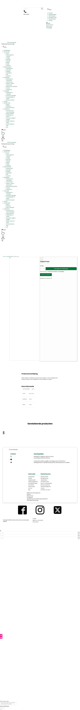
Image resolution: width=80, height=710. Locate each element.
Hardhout (8, 65)
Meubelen (8, 106)
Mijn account (49, 26)
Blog (29, 489)
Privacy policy (35, 521)
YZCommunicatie (11, 521)
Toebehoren (9, 89)
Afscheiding (6, 77)
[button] (41, 258)
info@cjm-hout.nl (17, 459)
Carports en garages (11, 95)
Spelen (7, 104)
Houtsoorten (7, 52)
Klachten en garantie (45, 485)
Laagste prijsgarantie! (33, 481)
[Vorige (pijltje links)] (0, 709)
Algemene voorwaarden (38, 520)
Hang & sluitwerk (10, 113)
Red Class (8, 59)
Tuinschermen (9, 82)
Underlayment (9, 68)
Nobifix (7, 64)
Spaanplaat (9, 73)
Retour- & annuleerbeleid (46, 483)
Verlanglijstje (49, 27)
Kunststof (8, 76)
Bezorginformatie (53, 17)
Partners (51, 13)
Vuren (7, 53)
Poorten (8, 88)
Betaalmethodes (44, 476)
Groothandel (31, 485)
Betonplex (8, 70)
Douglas (8, 58)
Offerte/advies (52, 16)
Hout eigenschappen (32, 483)
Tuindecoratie (7, 103)
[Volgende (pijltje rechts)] (1, 709)
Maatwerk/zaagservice (46, 486)
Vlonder (5, 101)
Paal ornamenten (10, 107)
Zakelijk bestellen (52, 14)
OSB (7, 74)
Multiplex (8, 71)
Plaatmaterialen (7, 67)
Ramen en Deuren (10, 100)
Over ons (30, 488)
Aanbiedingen (7, 50)
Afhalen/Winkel (52, 19)
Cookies (34, 518)
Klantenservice (49, 24)
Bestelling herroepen (45, 489)
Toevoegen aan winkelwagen (61, 268)
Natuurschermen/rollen (11, 86)
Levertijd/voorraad (45, 481)
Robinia (7, 62)
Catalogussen (31, 476)
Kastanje (8, 61)
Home (4, 256)
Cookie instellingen (7, 518)
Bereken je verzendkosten (45, 274)
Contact (50, 20)
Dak (7, 127)
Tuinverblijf (6, 91)
